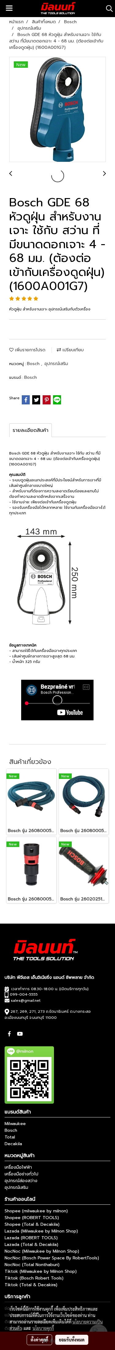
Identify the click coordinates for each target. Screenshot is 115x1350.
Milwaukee (15, 1123)
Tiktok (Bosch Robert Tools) (34, 1278)
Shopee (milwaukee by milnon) (36, 1211)
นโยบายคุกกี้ (43, 1328)
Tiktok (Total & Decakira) (31, 1285)
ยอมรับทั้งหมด (72, 1339)
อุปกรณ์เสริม (56, 363)
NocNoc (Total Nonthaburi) (32, 1264)
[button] (107, 8)
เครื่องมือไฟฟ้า (18, 1167)
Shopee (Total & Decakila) (32, 1224)
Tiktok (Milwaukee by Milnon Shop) (41, 1271)
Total (10, 1137)
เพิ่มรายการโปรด (29, 350)
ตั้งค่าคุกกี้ (39, 1339)
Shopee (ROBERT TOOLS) (32, 1217)
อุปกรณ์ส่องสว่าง (21, 1181)
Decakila (13, 1144)
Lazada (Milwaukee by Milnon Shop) (41, 1231)
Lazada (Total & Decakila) (31, 1244)
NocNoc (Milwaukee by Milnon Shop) (42, 1251)
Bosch (34, 363)
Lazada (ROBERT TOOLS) (31, 1238)
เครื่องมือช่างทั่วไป (21, 1174)
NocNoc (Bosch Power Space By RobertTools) (52, 1258)
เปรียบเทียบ (72, 350)
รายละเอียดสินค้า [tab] (30, 430)
